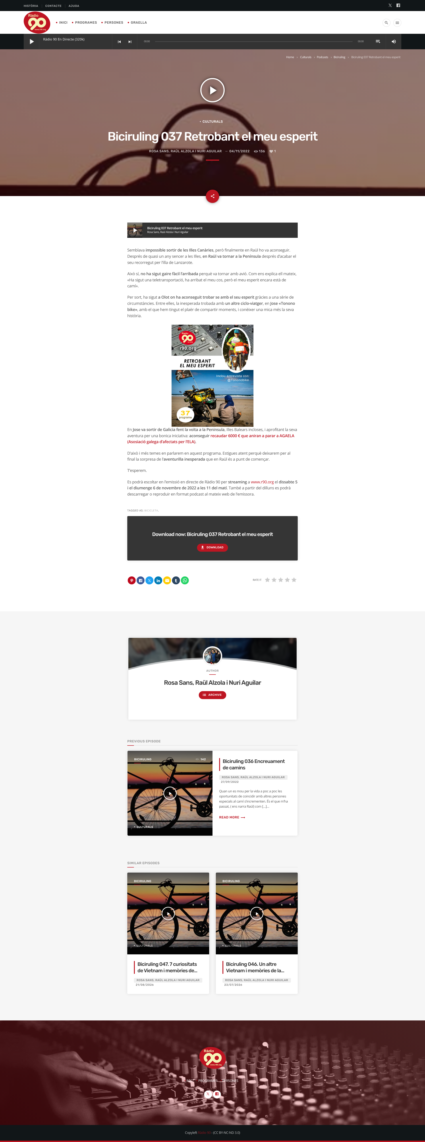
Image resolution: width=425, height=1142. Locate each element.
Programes (86, 23)
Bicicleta (151, 510)
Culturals (305, 57)
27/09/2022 (230, 782)
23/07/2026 (233, 985)
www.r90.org (262, 482)
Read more (232, 817)
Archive (212, 695)
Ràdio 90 (204, 1133)
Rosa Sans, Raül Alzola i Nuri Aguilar (185, 151)
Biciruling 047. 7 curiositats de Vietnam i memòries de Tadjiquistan (167, 970)
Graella (139, 23)
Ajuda (74, 6)
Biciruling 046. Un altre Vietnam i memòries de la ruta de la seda (253, 970)
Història (31, 6)
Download (211, 547)
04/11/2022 (239, 151)
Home (290, 57)
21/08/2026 (145, 985)
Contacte (53, 6)
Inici (63, 23)
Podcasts (322, 57)
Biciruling (339, 57)
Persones (113, 23)
